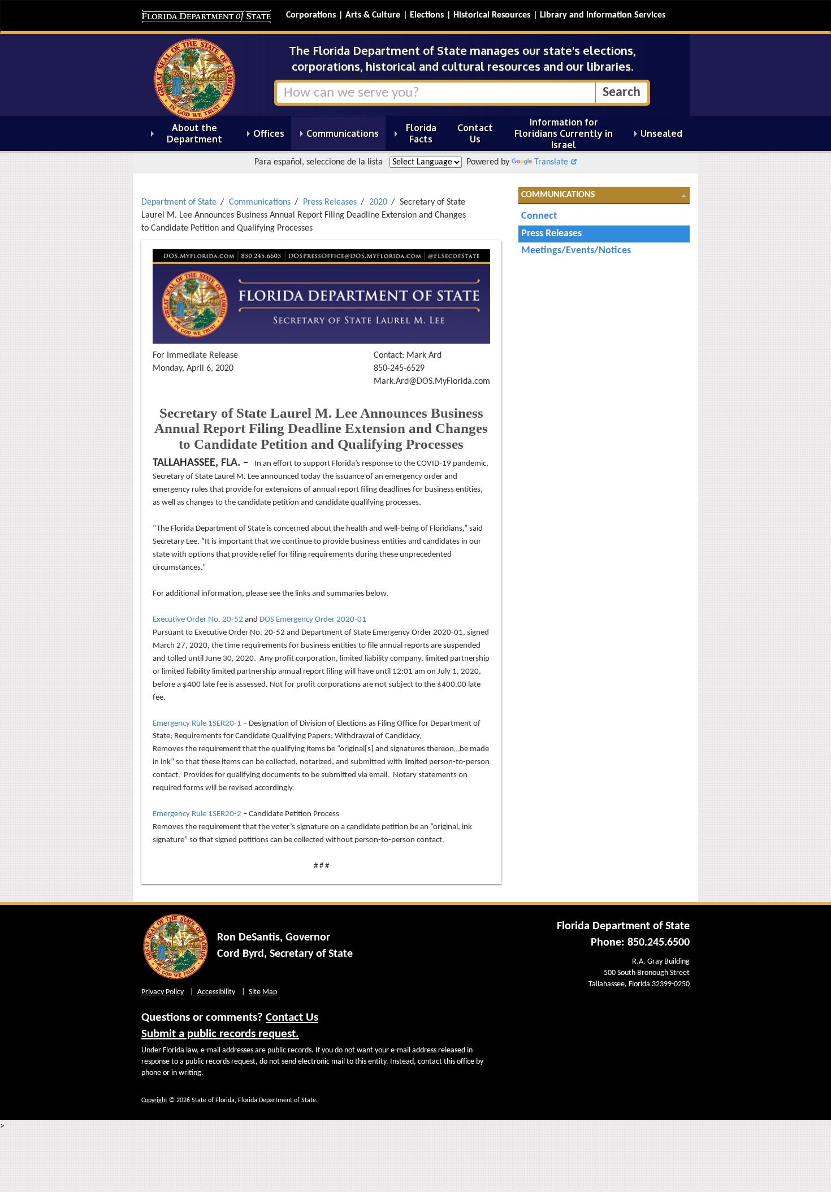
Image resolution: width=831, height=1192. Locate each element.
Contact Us (292, 1018)
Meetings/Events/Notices (576, 250)
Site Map (263, 992)
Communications (260, 202)
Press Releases (330, 202)
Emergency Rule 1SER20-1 (197, 723)
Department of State (179, 202)
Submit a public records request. (220, 1034)
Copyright (154, 1100)
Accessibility (216, 992)
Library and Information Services (602, 15)
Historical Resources (491, 15)
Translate (551, 162)
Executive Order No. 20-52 (198, 619)
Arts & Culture (372, 15)
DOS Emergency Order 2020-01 (312, 619)
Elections (427, 15)
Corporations (311, 15)
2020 (378, 202)
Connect (539, 216)
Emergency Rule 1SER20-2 (197, 814)
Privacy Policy (162, 992)
